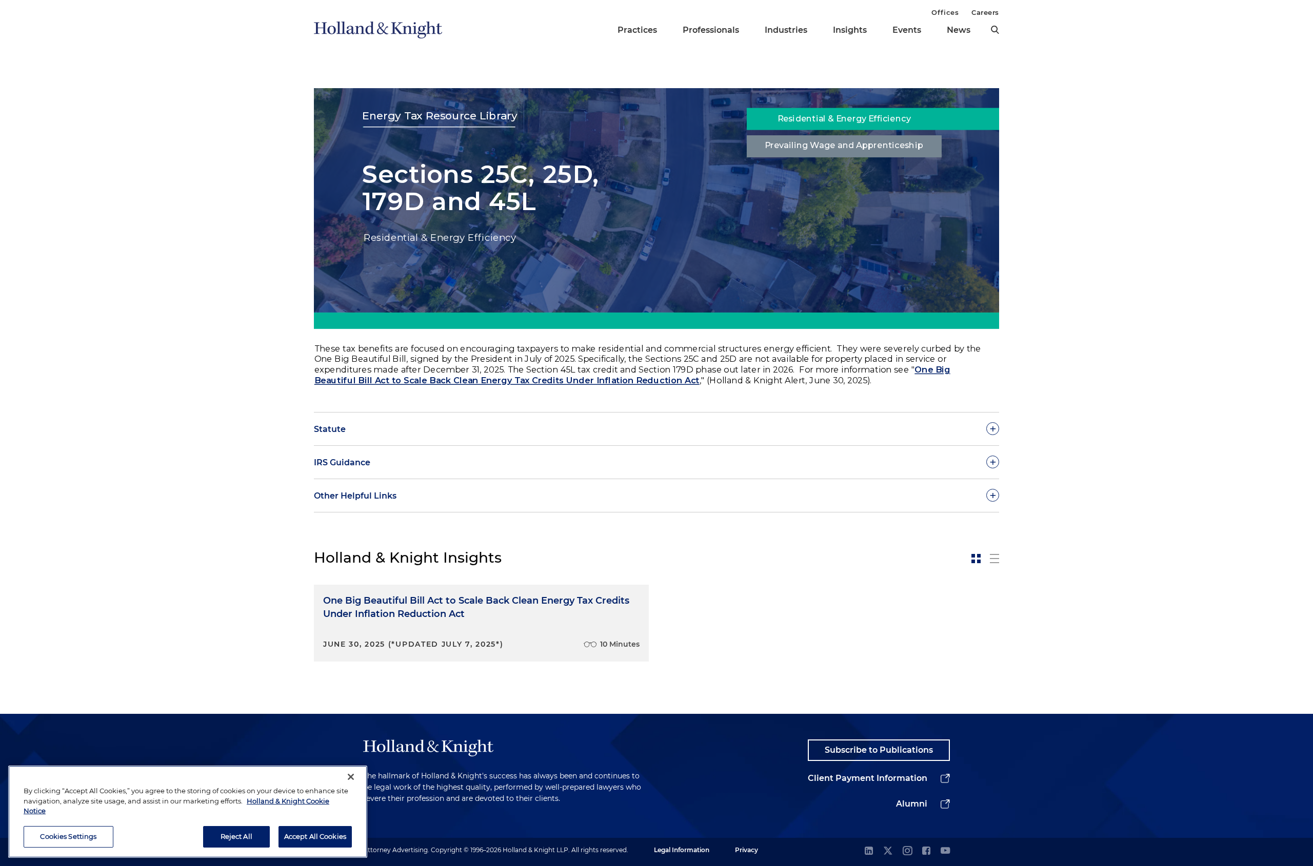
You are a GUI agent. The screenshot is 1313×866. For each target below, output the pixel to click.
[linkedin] (869, 851)
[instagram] (907, 851)
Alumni (911, 804)
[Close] (351, 777)
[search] (995, 29)
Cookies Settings (68, 836)
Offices (945, 12)
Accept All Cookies (315, 836)
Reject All (236, 836)
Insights (850, 30)
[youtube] (945, 851)
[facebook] (926, 851)
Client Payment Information (867, 778)
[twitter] (887, 851)
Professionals (711, 30)
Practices (637, 30)
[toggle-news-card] (976, 558)
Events (906, 30)
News (958, 30)
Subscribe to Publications (879, 750)
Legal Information (681, 850)
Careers (985, 12)
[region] (187, 812)
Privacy (746, 850)
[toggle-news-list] (994, 558)
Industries (786, 30)
